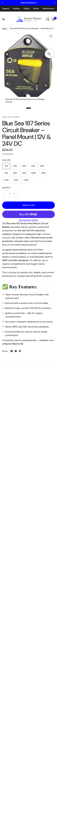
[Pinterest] (20, 351)
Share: (5, 351)
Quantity (6, 187)
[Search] (47, 19)
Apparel (5, 8)
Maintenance (49, 8)
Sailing (26, 8)
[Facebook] (11, 351)
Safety (36, 8)
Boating (16, 8)
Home (4, 28)
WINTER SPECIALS (29, 2)
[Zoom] (51, 36)
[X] (16, 351)
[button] (49, 54)
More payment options (28, 220)
